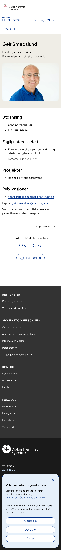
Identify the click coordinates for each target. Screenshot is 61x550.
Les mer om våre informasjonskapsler (25, 497)
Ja (25, 245)
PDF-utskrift (33, 257)
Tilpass (31, 538)
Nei (40, 245)
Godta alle (30, 520)
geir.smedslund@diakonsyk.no (30, 203)
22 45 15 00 (8, 469)
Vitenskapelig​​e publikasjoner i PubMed (31, 196)
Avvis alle (30, 529)
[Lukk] (53, 480)
